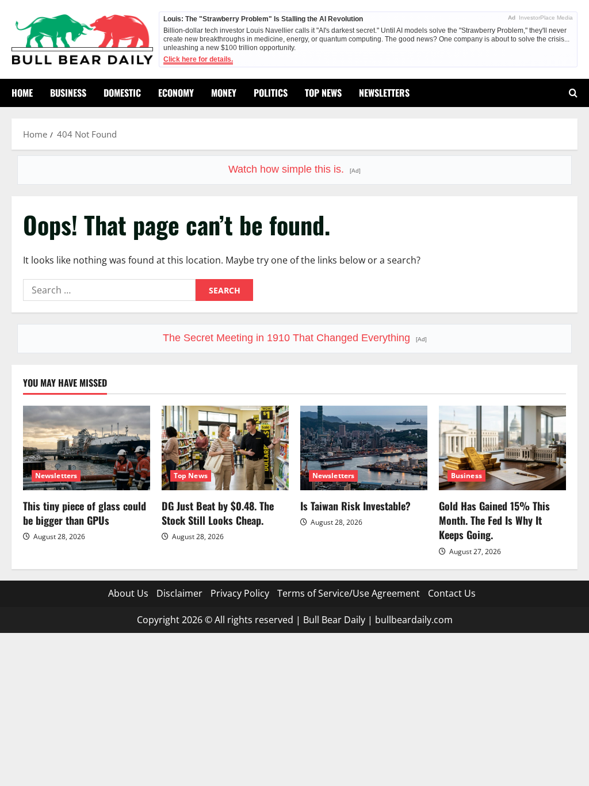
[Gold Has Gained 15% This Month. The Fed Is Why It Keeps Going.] (502, 448)
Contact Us (452, 593)
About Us (128, 593)
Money (223, 93)
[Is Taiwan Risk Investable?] (363, 448)
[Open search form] (573, 93)
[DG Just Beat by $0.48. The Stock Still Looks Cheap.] (225, 448)
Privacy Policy (240, 593)
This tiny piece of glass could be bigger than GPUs (84, 513)
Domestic (122, 93)
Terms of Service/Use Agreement (348, 593)
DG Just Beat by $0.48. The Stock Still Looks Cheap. (218, 513)
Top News (323, 93)
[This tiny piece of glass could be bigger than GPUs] (86, 448)
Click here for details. (198, 59)
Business (68, 93)
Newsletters (384, 93)
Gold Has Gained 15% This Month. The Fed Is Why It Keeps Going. (494, 520)
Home (22, 93)
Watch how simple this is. (294, 169)
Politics (271, 93)
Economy (176, 93)
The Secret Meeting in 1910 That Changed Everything (295, 338)
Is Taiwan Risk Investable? (355, 505)
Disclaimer (179, 593)
